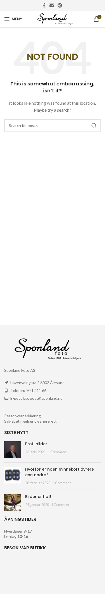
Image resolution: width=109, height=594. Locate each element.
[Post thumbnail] (12, 449)
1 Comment (57, 452)
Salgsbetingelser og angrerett (30, 421)
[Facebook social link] (44, 5)
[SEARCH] (94, 125)
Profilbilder (36, 444)
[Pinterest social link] (60, 5)
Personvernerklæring (22, 415)
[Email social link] (52, 5)
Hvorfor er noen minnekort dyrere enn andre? (59, 472)
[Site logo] (52, 18)
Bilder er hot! (38, 496)
